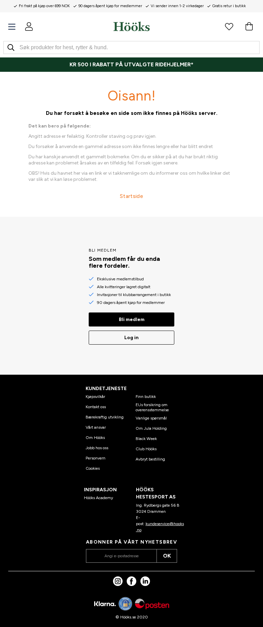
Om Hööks (95, 437)
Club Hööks (146, 448)
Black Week (146, 438)
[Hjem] (131, 26)
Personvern (95, 458)
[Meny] (11, 27)
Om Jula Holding (151, 428)
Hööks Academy (98, 497)
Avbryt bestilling (150, 459)
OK (167, 555)
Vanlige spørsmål (151, 418)
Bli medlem (132, 319)
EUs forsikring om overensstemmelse (152, 407)
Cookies (93, 468)
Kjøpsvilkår (95, 396)
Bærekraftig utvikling (105, 417)
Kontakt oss (96, 406)
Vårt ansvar (96, 427)
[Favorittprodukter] (229, 26)
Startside (131, 196)
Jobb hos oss (97, 447)
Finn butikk (146, 396)
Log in (131, 338)
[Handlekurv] (249, 26)
